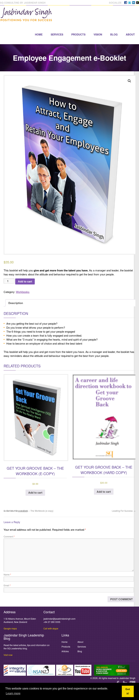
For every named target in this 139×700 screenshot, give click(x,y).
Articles (65, 651)
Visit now (8, 654)
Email (7, 585)
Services (57, 34)
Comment (9, 536)
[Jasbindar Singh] (26, 19)
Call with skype (50, 628)
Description (15, 303)
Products (78, 34)
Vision (98, 34)
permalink (23, 510)
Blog (114, 34)
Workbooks (23, 292)
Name (7, 574)
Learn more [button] (13, 693)
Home (39, 34)
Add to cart (25, 281)
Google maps (10, 628)
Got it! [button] (127, 691)
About (130, 34)
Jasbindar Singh (127, 678)
